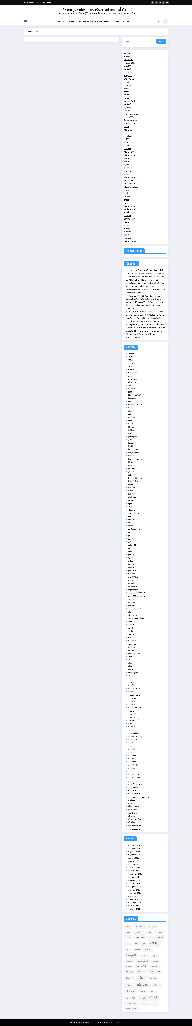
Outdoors (131, 516)
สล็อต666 (132, 755)
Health (130, 446)
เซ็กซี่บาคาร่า (133, 806)
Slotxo (130, 621)
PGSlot (131, 551)
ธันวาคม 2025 (134, 870)
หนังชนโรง (128, 59)
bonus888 (132, 398)
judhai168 (132, 475)
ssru (129, 637)
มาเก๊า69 (131, 727)
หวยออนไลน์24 (134, 790)
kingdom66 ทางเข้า (135, 478)
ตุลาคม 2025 (133, 877)
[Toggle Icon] (25, 21)
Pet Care (131, 519)
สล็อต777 (131, 758)
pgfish (130, 542)
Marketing (132, 497)
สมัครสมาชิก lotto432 (136, 736)
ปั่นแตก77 (132, 717)
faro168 (131, 424)
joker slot (127, 215)
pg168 (126, 139)
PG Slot (131, 526)
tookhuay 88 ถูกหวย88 (137, 653)
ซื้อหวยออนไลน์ (130, 120)
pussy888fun (133, 577)
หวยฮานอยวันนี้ (134, 794)
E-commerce (132, 417)
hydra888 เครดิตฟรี (135, 459)
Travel (130, 656)
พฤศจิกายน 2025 (135, 874)
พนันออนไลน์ (133, 720)
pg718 (130, 532)
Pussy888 (131, 573)
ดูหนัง (126, 94)
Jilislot (130, 462)
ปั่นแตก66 (128, 110)
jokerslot (127, 231)
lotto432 (128, 944)
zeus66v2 (131, 682)
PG (129, 522)
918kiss (127, 53)
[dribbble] (160, 2)
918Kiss (131, 369)
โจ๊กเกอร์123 (129, 218)
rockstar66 (132, 580)
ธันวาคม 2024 (134, 909)
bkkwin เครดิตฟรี (134, 395)
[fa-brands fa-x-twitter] (156, 2)
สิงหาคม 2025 (134, 883)
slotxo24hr (132, 624)
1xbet (130, 366)
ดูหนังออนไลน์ (130, 209)
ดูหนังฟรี (127, 69)
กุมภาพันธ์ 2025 (134, 902)
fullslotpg (127, 88)
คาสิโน (131, 685)
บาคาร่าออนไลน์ (131, 114)
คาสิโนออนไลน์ (134, 688)
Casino (130, 408)
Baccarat (131, 388)
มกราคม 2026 (134, 867)
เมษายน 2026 (133, 858)
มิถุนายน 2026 (134, 851)
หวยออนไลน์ (129, 123)
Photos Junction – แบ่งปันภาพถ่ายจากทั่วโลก (95, 9)
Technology (132, 644)
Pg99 (143, 944)
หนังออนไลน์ (129, 101)
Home (57, 21)
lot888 (130, 491)
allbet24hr (132, 382)
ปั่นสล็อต (131, 711)
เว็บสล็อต (131, 822)
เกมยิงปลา (132, 800)
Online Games (133, 513)
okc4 (130, 507)
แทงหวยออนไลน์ (134, 829)
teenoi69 (131, 647)
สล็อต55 (131, 749)
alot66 (130, 385)
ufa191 (130, 660)
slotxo (126, 174)
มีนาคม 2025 (133, 899)
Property (131, 564)
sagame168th (129, 62)
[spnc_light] (165, 21)
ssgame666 (132, 634)
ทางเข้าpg (132, 698)
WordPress (93, 1022)
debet (130, 414)
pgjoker (131, 548)
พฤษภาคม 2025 (134, 893)
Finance (131, 427)
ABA (130, 376)
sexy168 (131, 599)
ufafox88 (131, 669)
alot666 (128, 932)
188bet (130, 360)
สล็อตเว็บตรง (129, 151)
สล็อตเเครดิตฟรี (134, 787)
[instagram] (163, 2)
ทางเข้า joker (129, 212)
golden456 (132, 440)
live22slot (131, 487)
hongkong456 (133, 452)
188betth (131, 363)
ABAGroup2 (133, 379)
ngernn (130, 503)
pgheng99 (128, 85)
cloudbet (131, 411)
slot (125, 202)
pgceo (130, 538)
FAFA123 (131, 420)
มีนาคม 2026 (133, 861)
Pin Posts (125, 21)
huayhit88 (132, 455)
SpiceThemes (120, 1022)
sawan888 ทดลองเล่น (136, 593)
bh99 (130, 392)
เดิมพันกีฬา (132, 809)
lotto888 (131, 494)
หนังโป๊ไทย (128, 180)
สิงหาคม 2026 (134, 845)
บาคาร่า (127, 171)
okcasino (131, 510)
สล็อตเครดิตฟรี (134, 778)
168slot (131, 353)
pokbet (130, 561)
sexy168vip (132, 602)
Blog (64, 21)
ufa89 (130, 663)
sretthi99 (131, 631)
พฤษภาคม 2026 (134, 855)
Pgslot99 (131, 557)
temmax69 (132, 650)
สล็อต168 (128, 129)
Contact (72, 21)
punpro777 (128, 117)
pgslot (126, 82)
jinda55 (127, 142)
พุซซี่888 (131, 723)
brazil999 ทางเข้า (135, 401)
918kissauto (132, 372)
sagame (131, 583)
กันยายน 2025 (134, 880)
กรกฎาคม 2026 (134, 848)
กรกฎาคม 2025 (134, 886)
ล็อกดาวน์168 (133, 733)
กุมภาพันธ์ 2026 (134, 864)
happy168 (132, 443)
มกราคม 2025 (134, 906)
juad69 (131, 471)
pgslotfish (137, 949)
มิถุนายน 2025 (134, 890)
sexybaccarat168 (134, 609)
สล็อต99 (131, 768)
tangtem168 (132, 640)
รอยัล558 (132, 730)
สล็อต (126, 126)
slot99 (126, 145)
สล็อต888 (128, 158)
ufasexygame (133, 672)
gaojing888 (132, 436)
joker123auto (140, 937)
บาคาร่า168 (129, 78)
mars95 (131, 500)
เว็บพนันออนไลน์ (134, 819)
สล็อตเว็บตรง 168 (135, 784)
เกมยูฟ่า (131, 803)
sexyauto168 (132, 605)
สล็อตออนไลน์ (130, 241)
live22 (126, 91)
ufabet (130, 666)
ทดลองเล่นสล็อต (134, 695)
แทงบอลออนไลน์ (135, 825)
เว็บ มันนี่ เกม (133, 813)
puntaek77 (132, 570)
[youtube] (167, 2)
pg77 (130, 535)
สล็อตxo (127, 238)
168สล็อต (132, 357)
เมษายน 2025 (133, 896)
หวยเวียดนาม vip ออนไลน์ (138, 797)
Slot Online (132, 615)
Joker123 (131, 468)
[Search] (158, 22)
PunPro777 (132, 567)
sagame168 (132, 586)
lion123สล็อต (133, 481)
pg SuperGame (134, 529)
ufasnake (131, 676)
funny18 (131, 433)
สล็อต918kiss (133, 765)
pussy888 (128, 72)
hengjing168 (133, 449)
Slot (129, 612)
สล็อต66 (127, 148)
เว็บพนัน (131, 816)
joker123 (127, 56)
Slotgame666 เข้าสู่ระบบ (137, 618)
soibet (130, 628)
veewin (130, 679)
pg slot (126, 193)
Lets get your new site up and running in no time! (98, 21)
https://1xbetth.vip (131, 183)
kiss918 (127, 196)
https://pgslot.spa (131, 187)
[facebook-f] (152, 2)
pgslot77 (127, 107)
